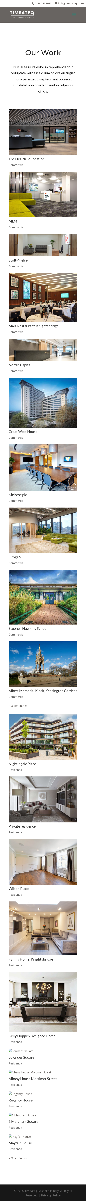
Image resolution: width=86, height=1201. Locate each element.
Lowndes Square (21, 1057)
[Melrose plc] (43, 467)
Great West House (23, 431)
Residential (16, 770)
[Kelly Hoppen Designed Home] (43, 1002)
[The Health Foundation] (43, 132)
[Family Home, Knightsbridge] (43, 928)
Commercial (16, 165)
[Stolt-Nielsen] (43, 245)
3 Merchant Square (23, 1121)
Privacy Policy (51, 1195)
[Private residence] (43, 799)
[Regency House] (43, 1094)
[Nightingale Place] (43, 737)
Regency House (21, 1100)
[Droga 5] (43, 530)
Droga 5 (15, 557)
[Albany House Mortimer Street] (43, 1072)
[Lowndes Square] (43, 1051)
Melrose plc (18, 494)
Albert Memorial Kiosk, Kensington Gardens (43, 690)
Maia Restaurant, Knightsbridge (33, 326)
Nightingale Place (22, 764)
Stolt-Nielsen (19, 260)
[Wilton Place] (43, 862)
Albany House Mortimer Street (33, 1078)
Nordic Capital (20, 365)
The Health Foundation (27, 159)
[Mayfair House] (43, 1136)
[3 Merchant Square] (43, 1115)
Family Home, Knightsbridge (31, 959)
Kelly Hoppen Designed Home (32, 1036)
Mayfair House (20, 1143)
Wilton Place (19, 888)
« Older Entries (18, 706)
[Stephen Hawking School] (43, 597)
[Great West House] (43, 403)
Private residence (22, 826)
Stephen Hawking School (28, 628)
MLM (13, 221)
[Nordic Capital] (43, 350)
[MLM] (43, 194)
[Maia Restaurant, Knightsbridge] (43, 297)
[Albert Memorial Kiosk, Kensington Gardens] (43, 664)
